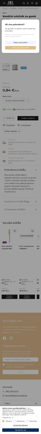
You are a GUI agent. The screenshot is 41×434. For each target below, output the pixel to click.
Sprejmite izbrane (20, 425)
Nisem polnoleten (20, 43)
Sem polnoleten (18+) (20, 48)
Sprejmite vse (20, 430)
